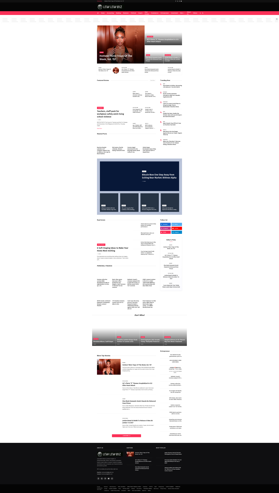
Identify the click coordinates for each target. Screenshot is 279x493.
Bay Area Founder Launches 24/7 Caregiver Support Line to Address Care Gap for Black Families (103, 150)
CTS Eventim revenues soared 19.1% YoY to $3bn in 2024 (118, 302)
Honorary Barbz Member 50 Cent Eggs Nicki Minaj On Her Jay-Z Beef (173, 461)
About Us (189, 13)
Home (103, 13)
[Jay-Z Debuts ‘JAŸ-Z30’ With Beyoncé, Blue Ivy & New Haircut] (138, 118)
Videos (195, 13)
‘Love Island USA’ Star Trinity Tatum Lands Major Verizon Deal (171, 286)
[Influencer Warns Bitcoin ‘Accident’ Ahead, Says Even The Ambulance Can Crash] (109, 199)
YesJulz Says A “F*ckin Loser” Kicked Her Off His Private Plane (149, 111)
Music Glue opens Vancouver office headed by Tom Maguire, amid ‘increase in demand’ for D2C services (118, 283)
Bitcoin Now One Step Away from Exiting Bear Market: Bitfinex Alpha (159, 176)
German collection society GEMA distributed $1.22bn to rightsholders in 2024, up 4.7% (103, 282)
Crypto (140, 13)
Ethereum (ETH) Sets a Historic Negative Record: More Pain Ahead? (149, 208)
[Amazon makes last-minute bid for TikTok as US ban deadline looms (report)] (159, 469)
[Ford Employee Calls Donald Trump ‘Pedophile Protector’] (151, 332)
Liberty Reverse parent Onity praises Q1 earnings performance (148, 225)
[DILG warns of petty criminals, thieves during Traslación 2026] (119, 141)
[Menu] (98, 13)
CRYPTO (146, 123)
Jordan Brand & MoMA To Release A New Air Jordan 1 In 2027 (172, 59)
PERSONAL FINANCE (147, 488)
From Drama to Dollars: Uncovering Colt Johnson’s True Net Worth (172, 86)
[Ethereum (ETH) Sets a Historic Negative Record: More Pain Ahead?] (149, 199)
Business (126, 13)
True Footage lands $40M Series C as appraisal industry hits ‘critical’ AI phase (147, 253)
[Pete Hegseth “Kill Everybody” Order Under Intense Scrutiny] (138, 102)
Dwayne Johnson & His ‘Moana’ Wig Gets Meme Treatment (174, 340)
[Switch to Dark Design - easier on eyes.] (200, 13)
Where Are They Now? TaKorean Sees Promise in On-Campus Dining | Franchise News (171, 143)
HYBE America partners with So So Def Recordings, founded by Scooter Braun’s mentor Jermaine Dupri (175, 413)
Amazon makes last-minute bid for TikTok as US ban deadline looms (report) (173, 469)
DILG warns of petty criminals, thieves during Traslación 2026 (118, 149)
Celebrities (145, 486)
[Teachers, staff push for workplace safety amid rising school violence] (113, 95)
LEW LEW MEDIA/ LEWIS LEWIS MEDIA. (175, 361)
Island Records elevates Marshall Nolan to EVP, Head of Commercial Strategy (175, 420)
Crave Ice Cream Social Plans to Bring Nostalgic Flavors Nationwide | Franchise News (171, 105)
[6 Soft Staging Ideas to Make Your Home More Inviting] (113, 234)
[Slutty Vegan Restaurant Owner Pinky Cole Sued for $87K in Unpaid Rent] (149, 141)
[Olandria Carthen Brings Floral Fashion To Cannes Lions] (127, 332)
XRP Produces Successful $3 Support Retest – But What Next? (149, 127)
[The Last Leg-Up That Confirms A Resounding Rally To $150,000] (129, 199)
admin (99, 119)
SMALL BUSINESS (121, 486)
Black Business (113, 486)
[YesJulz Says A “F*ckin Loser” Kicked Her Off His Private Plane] (150, 102)
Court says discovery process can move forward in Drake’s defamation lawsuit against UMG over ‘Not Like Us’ (133, 304)
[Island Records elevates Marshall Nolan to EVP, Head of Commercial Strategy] (163, 421)
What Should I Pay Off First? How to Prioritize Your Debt (172, 124)
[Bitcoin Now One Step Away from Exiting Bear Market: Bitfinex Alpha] (120, 176)
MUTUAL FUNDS (126, 488)
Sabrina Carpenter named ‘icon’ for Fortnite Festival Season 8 (175, 405)
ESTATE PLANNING (170, 486)
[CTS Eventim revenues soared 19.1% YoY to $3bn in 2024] (119, 294)
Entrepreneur (165, 13)
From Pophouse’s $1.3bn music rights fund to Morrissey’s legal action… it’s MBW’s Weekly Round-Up (149, 304)
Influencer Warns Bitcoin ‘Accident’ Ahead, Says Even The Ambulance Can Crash (108, 208)
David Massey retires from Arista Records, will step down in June (175, 434)
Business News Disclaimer (173, 488)
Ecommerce (154, 13)
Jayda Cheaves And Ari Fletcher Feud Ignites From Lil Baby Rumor (173, 453)
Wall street (156, 488)
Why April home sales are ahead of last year (147, 233)
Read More (99, 128)
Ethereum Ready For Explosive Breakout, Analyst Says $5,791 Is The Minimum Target (170, 208)
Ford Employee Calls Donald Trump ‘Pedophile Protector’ (150, 340)
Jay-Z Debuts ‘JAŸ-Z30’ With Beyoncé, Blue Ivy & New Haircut (138, 127)
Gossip (101, 52)
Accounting (110, 13)
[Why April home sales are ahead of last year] (136, 235)
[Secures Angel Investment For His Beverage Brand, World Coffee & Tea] (134, 141)
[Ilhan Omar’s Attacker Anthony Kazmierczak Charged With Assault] (138, 86)
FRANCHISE (165, 101)
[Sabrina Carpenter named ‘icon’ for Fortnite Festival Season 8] (163, 406)
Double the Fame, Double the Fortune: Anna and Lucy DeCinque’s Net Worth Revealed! (172, 115)
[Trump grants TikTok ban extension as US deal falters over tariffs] (163, 428)
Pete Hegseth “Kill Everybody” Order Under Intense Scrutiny (137, 111)
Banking (118, 13)
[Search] (202, 13)
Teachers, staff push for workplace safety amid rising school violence (110, 114)
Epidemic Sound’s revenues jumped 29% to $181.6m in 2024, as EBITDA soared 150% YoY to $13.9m (133, 282)
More (181, 13)
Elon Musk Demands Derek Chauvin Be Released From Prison (154, 59)
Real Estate (147, 13)
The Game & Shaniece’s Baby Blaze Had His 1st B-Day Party (150, 95)
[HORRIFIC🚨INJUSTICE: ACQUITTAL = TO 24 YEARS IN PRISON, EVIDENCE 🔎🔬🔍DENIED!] (163, 369)
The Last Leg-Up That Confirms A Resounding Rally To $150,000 (128, 208)
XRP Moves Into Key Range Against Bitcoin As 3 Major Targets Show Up (172, 133)
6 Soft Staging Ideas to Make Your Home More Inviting (112, 249)
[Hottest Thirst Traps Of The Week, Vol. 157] (121, 44)
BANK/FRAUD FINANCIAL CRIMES (134, 486)
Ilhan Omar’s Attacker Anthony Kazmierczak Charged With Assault (137, 95)
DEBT (164, 83)
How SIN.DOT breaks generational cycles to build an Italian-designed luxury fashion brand (175, 355)
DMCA (129, 490)
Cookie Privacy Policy (115, 490)
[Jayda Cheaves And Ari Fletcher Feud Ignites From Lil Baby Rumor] (159, 454)
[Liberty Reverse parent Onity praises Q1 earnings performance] (136, 226)
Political (133, 13)
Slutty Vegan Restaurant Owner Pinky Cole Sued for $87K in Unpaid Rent (149, 150)
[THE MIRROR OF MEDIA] (110, 7)
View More (152, 80)
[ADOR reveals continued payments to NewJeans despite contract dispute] (103, 294)
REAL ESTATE (101, 244)
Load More (126, 435)
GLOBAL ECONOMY (113, 488)
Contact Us (106, 490)
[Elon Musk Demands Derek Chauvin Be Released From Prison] (154, 54)
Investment (174, 13)
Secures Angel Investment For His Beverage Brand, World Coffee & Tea (133, 150)
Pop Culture (150, 36)
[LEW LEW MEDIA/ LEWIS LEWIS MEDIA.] (163, 361)
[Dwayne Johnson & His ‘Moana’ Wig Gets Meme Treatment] (175, 332)
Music (120, 488)
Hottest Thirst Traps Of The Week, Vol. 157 (114, 1)
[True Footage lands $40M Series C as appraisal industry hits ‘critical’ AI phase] (136, 253)
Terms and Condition (136, 490)
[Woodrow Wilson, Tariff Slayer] (104, 332)
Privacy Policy (163, 488)
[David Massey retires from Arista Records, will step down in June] (163, 435)
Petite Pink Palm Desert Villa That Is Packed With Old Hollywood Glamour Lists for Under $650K (148, 244)
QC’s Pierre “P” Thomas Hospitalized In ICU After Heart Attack (163, 40)
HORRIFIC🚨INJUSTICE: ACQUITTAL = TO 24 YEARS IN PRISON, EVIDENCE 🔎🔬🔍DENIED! (175, 368)
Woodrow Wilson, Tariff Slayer (103, 341)
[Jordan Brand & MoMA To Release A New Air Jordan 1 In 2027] (172, 54)
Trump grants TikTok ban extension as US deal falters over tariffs (175, 427)
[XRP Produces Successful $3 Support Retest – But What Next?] (150, 118)
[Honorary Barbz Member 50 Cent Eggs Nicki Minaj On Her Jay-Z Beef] (159, 461)
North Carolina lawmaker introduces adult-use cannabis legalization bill (171, 95)
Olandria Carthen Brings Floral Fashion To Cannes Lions (127, 340)
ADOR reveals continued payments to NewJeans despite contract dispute (103, 303)
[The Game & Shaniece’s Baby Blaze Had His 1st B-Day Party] (150, 86)
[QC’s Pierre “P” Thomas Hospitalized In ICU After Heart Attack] (163, 35)
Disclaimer (123, 490)
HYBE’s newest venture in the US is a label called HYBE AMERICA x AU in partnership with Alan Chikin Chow (149, 282)
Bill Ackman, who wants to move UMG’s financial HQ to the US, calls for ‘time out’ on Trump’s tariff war (175, 398)
